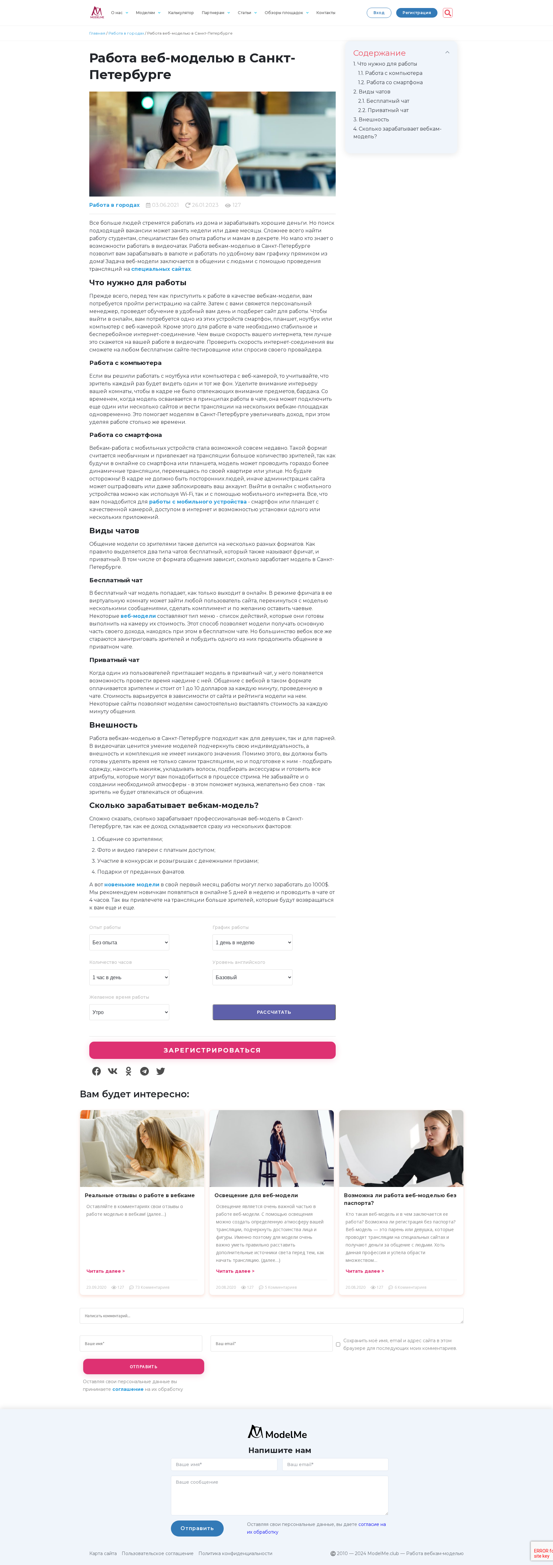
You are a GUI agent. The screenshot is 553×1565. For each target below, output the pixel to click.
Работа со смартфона (390, 82)
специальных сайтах (161, 269)
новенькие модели (131, 885)
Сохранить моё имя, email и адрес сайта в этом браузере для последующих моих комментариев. (400, 1344)
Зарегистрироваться (212, 1050)
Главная (97, 33)
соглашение (128, 1389)
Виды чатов (371, 92)
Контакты (326, 12)
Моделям (145, 12)
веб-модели (138, 616)
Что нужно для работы (385, 64)
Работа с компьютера (390, 73)
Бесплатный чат (383, 101)
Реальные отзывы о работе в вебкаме (140, 1195)
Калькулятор (181, 12)
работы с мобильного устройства (198, 502)
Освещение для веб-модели (256, 1195)
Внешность (371, 120)
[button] (379, 13)
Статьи (244, 12)
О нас (117, 12)
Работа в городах (126, 33)
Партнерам (213, 12)
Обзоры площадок (284, 12)
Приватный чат (383, 110)
